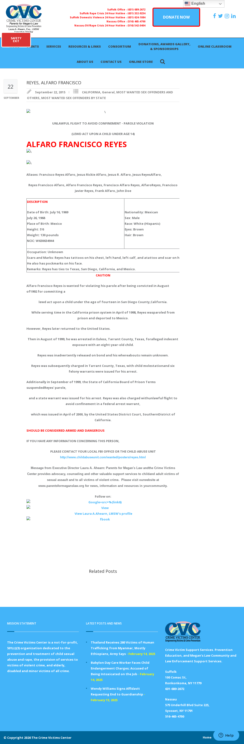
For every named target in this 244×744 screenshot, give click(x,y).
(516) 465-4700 (136, 21)
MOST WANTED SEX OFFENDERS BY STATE (73, 98)
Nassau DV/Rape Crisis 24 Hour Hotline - (100, 25)
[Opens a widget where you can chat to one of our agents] (226, 736)
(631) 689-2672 (136, 9)
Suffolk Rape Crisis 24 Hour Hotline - (103, 13)
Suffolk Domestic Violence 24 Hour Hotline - (98, 17)
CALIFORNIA (91, 92)
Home (207, 737)
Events (33, 46)
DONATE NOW (176, 17)
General (108, 92)
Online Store (141, 62)
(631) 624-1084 (136, 17)
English (197, 3)
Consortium (119, 46)
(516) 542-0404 (136, 25)
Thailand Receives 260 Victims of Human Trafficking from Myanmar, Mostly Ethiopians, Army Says (122, 648)
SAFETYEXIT (16, 39)
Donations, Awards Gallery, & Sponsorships (164, 46)
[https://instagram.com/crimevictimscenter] (227, 16)
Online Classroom (215, 46)
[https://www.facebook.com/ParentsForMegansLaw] (215, 16)
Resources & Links (84, 46)
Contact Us (111, 62)
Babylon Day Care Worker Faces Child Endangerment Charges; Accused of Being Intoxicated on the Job (120, 668)
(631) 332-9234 (136, 13)
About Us (85, 62)
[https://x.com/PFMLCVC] (221, 16)
